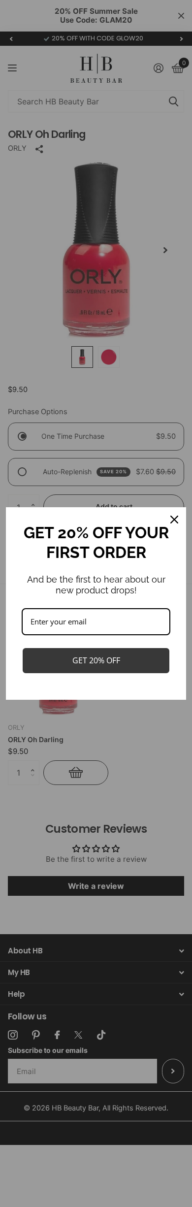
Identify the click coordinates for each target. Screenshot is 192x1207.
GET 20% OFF (96, 660)
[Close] (174, 519)
